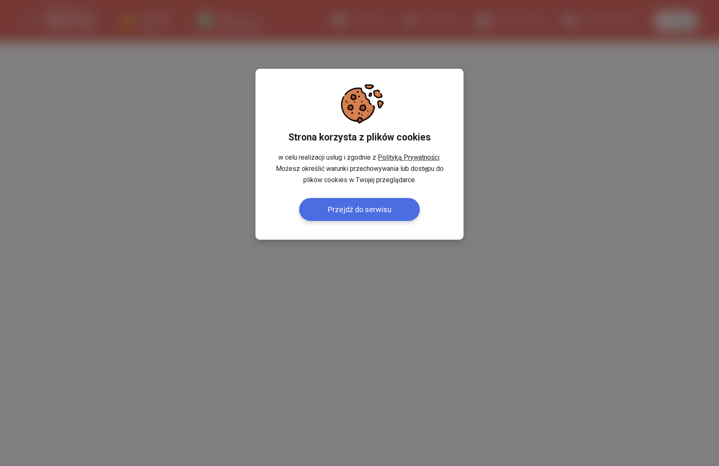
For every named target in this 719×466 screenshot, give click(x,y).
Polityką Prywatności (408, 157)
